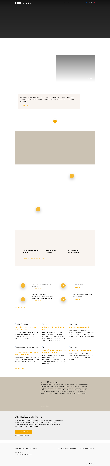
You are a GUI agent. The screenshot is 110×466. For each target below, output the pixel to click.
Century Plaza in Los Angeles (58, 97)
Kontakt (35, 448)
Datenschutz (29, 448)
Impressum (18, 448)
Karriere (24, 448)
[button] (34, 54)
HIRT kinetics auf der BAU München (80, 350)
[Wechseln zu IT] (91, 3)
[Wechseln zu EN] (87, 3)
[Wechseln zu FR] (94, 3)
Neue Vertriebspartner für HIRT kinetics (81, 327)
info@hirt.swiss (28, 454)
